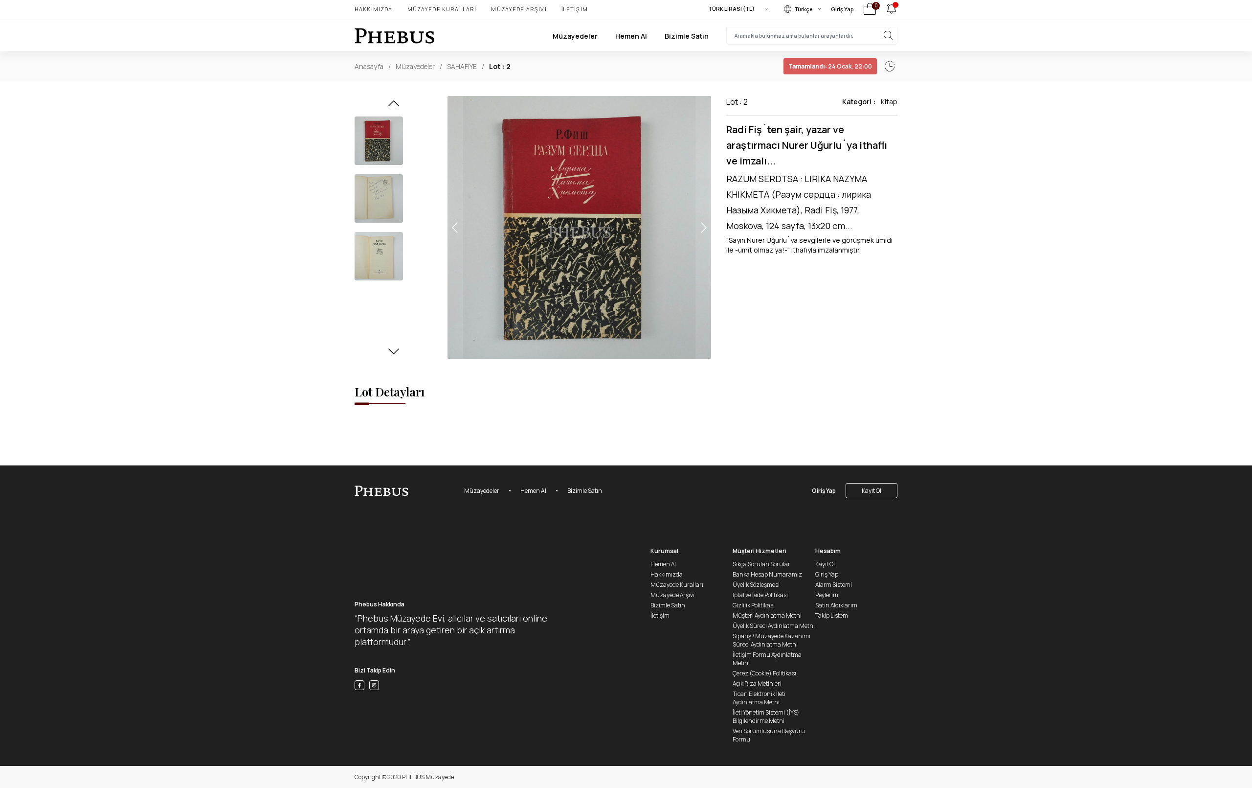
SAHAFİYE (462, 66)
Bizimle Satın (687, 36)
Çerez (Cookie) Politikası (764, 673)
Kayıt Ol (871, 491)
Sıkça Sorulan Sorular (761, 564)
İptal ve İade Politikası (760, 595)
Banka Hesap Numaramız (767, 574)
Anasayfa (369, 66)
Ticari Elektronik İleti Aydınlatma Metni (759, 698)
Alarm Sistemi (833, 584)
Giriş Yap (842, 9)
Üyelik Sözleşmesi (756, 584)
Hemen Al (631, 36)
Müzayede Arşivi (518, 9)
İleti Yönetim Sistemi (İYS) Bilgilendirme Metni (766, 716)
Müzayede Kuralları (442, 9)
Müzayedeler (575, 36)
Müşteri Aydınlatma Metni (767, 615)
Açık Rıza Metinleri (757, 683)
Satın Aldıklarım (836, 605)
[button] (394, 106)
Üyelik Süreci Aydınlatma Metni (774, 626)
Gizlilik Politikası (754, 605)
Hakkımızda (374, 9)
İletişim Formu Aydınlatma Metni (767, 658)
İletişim (574, 9)
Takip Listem (831, 615)
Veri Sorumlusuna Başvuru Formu (769, 735)
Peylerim (826, 595)
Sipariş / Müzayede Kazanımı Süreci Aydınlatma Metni (771, 640)
